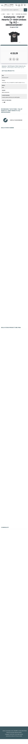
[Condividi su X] (13, 59)
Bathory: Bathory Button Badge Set (14, 348)
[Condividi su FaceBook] (10, 59)
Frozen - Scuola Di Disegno (14, 581)
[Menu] (2, 5)
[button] (25, 5)
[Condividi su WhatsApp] (17, 59)
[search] (25, 10)
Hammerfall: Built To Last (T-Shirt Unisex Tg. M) (14, 510)
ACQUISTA (14, 159)
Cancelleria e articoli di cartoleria (11, 97)
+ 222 (3, 102)
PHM (3, 87)
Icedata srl (13, 736)
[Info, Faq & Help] (22, 5)
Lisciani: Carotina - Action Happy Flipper (14, 548)
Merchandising (5, 92)
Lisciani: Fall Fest (14, 645)
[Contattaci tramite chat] (16, 5)
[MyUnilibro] (19, 5)
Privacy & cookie (19, 736)
